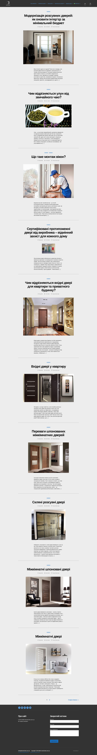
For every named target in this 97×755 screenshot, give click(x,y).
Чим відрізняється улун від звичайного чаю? (48, 95)
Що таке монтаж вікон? (48, 156)
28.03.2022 (48, 370)
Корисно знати (69, 3)
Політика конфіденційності (23, 752)
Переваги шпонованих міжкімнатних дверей (48, 433)
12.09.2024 (48, 26)
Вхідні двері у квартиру (48, 366)
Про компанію (33, 3)
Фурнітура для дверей (59, 3)
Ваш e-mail (52, 724)
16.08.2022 (48, 240)
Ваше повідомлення (54, 729)
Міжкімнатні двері (41, 3)
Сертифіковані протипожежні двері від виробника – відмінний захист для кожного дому (48, 232)
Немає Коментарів (56, 26)
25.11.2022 (48, 100)
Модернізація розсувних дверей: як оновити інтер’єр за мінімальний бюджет (48, 19)
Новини (48, 11)
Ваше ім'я (52, 719)
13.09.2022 (48, 160)
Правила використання (35, 752)
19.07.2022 (47, 293)
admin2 (41, 26)
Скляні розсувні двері (48, 502)
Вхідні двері (50, 3)
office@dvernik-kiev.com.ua (24, 750)
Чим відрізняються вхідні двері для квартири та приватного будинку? (48, 286)
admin (42, 293)
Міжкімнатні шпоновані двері (48, 569)
